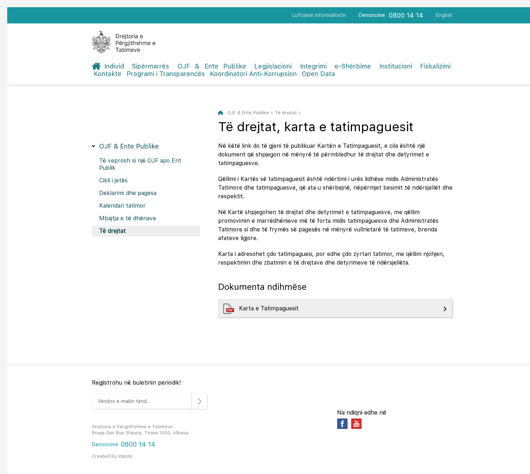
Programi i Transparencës (166, 73)
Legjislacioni (273, 66)
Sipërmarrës (150, 66)
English (444, 15)
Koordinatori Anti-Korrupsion (253, 73)
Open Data (318, 73)
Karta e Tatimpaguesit (270, 308)
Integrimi (313, 66)
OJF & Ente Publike (211, 66)
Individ (114, 66)
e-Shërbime (353, 66)
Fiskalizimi (435, 66)
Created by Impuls (112, 456)
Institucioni (395, 66)
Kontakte (108, 73)
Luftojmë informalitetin (319, 15)
